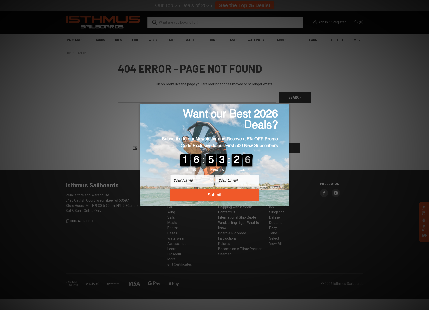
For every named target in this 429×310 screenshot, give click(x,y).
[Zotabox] (286, 201)
